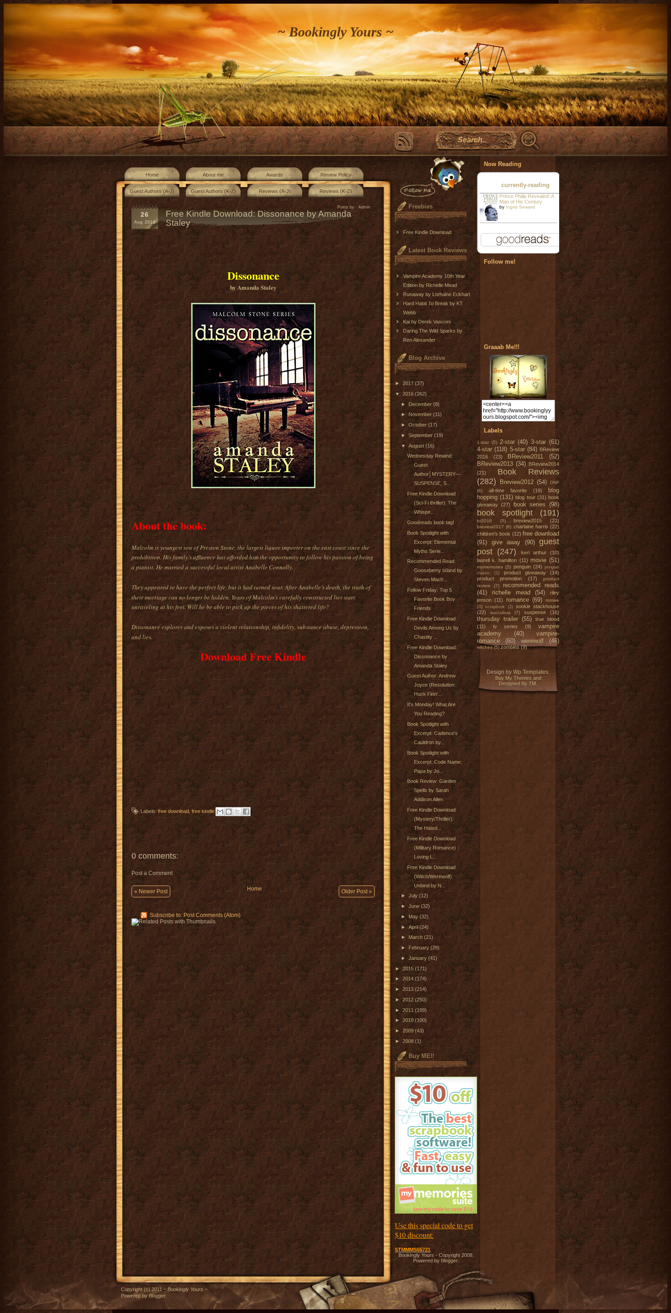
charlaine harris (531, 526)
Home (152, 174)
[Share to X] (237, 811)
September (421, 435)
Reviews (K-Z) (336, 191)
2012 (409, 999)
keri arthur (533, 552)
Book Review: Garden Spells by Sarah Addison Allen (431, 790)
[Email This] (220, 811)
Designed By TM (517, 683)
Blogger (449, 1260)
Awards (274, 174)
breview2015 (528, 520)
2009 (409, 1030)
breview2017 (490, 526)
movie (538, 560)
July (414, 895)
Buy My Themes (513, 678)
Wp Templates (530, 672)
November (421, 414)
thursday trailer (497, 618)
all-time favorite (508, 490)
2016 (409, 393)
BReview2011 (525, 456)
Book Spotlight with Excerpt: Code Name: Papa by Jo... (434, 762)
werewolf (532, 640)
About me (213, 174)
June (415, 906)
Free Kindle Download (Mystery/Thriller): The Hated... (431, 819)
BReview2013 (495, 463)
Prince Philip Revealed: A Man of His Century (526, 198)
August (417, 445)
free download (173, 811)
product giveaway (525, 572)
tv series (505, 626)
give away (506, 542)
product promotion (499, 578)
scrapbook (495, 606)
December (421, 404)
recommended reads (531, 585)
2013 (409, 989)
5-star (517, 449)
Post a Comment (152, 873)
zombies (510, 647)
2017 (409, 383)
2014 (409, 978)
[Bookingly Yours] (518, 397)
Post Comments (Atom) (212, 915)
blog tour (525, 497)
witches (485, 647)
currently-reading (525, 185)
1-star (483, 442)
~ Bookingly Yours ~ (335, 31)
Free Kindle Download (427, 232)
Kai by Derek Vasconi (427, 321)
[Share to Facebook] (246, 811)
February (419, 947)
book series (530, 504)
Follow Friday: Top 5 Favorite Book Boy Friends (431, 599)
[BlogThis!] (228, 811)
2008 (409, 1041)
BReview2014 (544, 464)
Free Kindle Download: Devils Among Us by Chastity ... (433, 628)
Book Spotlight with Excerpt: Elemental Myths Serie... (431, 542)
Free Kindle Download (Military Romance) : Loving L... (433, 848)
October (418, 424)
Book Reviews (529, 471)
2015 (409, 968)
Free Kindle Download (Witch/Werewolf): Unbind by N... (431, 876)
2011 (409, 1010)
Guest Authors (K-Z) (213, 191)
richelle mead (511, 592)
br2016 (484, 520)
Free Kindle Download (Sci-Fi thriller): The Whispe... (431, 503)
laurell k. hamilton (497, 560)
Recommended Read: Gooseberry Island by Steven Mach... (434, 570)
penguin (522, 566)
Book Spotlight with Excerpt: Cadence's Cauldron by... (432, 733)
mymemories (490, 566)
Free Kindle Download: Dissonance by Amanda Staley (432, 656)
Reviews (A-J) (275, 191)
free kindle (203, 811)
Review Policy (335, 174)
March (416, 937)
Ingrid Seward (520, 206)
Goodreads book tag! (430, 522)
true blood (547, 619)
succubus (500, 612)
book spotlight (505, 512)
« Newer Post (151, 891)
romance (517, 599)
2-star (507, 441)
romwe (552, 600)
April (414, 927)
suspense (535, 612)
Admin (364, 207)
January (418, 958)
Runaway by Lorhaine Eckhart (436, 294)
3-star (538, 441)
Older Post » (356, 891)
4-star (484, 449)
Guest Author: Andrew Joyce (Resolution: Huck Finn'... (431, 685)
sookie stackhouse (537, 606)
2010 (409, 1020)
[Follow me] (430, 177)
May (414, 916)
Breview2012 (517, 482)
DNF (554, 482)
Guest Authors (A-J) (152, 191)
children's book (493, 534)
